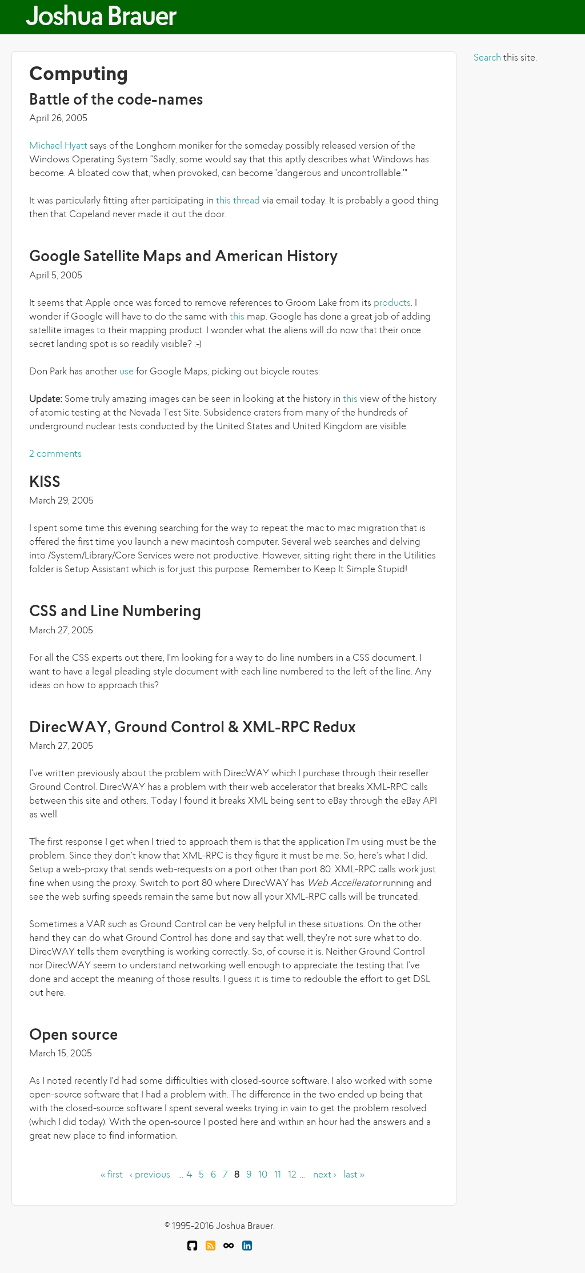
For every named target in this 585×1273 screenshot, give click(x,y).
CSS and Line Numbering (115, 612)
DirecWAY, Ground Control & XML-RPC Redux (192, 728)
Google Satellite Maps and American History (183, 257)
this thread (238, 201)
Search (487, 58)
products (392, 303)
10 (262, 1175)
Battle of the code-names (116, 101)
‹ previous (150, 1175)
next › (324, 1175)
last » (353, 1175)
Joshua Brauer (100, 18)
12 (292, 1175)
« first (112, 1175)
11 (277, 1175)
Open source (73, 1036)
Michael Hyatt (58, 146)
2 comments (55, 454)
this (237, 317)
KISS (45, 483)
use (126, 372)
